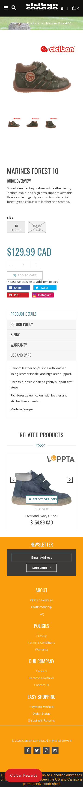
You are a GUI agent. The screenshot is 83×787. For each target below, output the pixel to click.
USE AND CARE (21, 355)
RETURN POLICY (22, 324)
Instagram (44, 295)
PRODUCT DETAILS (23, 314)
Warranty (19, 345)
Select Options (44, 499)
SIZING (15, 334)
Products (33, 23)
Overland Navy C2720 (41, 516)
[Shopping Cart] (74, 8)
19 (39, 226)
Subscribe (39, 568)
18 (16, 226)
